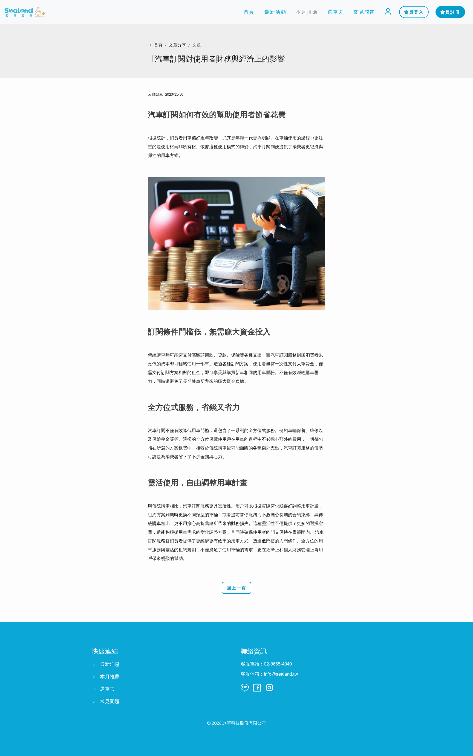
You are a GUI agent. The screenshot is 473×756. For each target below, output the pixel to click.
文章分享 (177, 44)
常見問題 (364, 12)
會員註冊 (450, 11)
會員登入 (414, 11)
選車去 (335, 12)
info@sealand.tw (281, 674)
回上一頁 (236, 587)
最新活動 (275, 12)
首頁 (249, 12)
